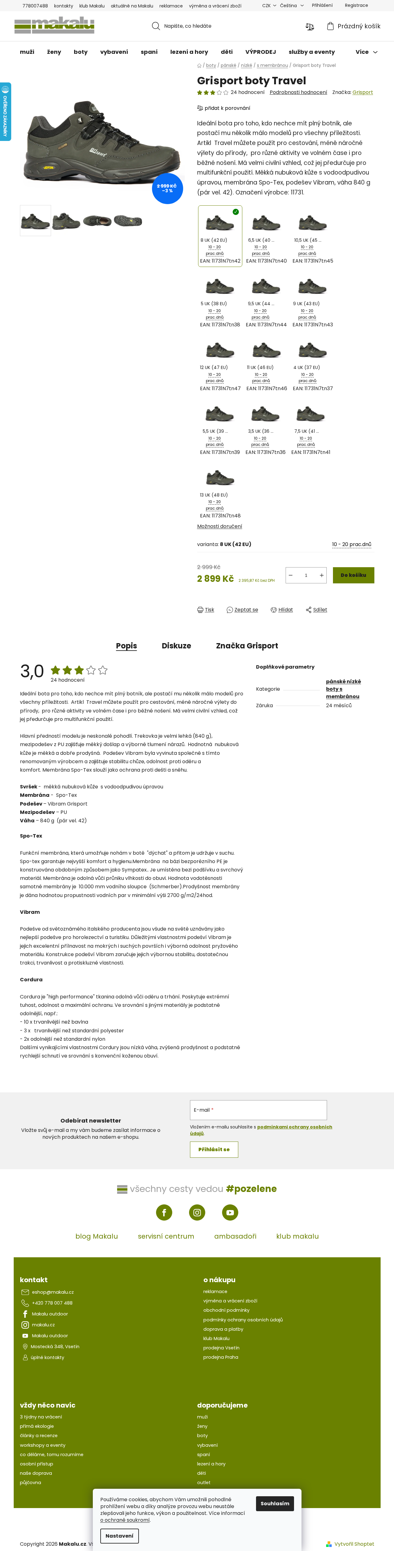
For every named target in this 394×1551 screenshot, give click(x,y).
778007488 (35, 6)
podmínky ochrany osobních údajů (243, 1320)
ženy (202, 1426)
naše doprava (36, 1473)
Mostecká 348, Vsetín (55, 1346)
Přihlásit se (214, 1149)
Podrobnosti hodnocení (298, 92)
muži (202, 1417)
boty (202, 1435)
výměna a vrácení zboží (215, 6)
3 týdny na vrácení (41, 1417)
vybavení (207, 1445)
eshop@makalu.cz (53, 1292)
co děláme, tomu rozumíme (51, 1454)
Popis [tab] (126, 646)
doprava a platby (223, 1329)
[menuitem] (27, 52)
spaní (203, 1454)
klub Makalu (92, 6)
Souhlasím (275, 1503)
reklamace (171, 6)
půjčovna (30, 1482)
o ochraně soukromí (125, 1520)
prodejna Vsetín (221, 1348)
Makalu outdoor (50, 1314)
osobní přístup (36, 1464)
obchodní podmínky (226, 1310)
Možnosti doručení (219, 526)
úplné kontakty (47, 1357)
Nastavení (120, 1535)
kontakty (63, 6)
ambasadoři (235, 1236)
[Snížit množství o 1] (290, 575)
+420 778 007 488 (52, 1303)
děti (201, 1473)
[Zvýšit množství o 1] (321, 575)
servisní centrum (166, 1236)
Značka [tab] (247, 646)
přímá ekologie (37, 1426)
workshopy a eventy (42, 1445)
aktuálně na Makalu (132, 6)
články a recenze (39, 1435)
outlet (204, 1482)
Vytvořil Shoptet (354, 1544)
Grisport (363, 92)
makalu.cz (43, 1325)
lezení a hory (211, 1464)
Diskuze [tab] (176, 646)
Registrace (356, 5)
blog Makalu (96, 1236)
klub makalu (297, 1236)
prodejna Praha (220, 1357)
